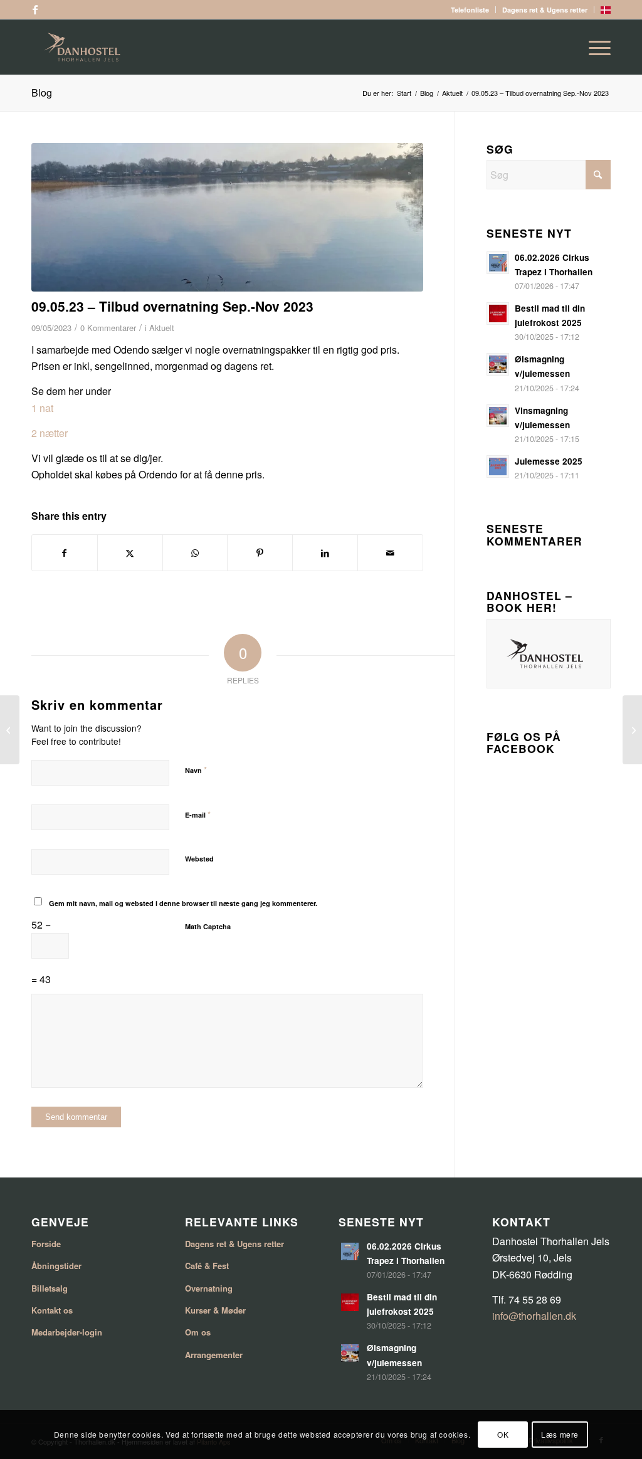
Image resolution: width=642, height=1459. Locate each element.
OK (502, 1434)
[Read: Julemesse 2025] (498, 466)
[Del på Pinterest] (260, 553)
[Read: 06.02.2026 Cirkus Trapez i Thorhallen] (498, 262)
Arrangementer (214, 1355)
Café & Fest (207, 1266)
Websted (199, 858)
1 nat (43, 408)
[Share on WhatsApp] (195, 553)
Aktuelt (161, 328)
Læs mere (560, 1434)
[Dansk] (606, 11)
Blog (41, 92)
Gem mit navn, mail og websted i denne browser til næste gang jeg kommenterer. (183, 903)
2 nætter (49, 433)
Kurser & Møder (215, 1310)
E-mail (198, 814)
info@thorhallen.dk (534, 1316)
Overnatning (209, 1288)
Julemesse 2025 (548, 461)
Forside (46, 1244)
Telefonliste (470, 9)
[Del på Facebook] (64, 553)
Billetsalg (49, 1288)
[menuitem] (470, 9)
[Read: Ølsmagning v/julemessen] (498, 364)
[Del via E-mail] (390, 553)
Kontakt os (52, 1310)
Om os (198, 1332)
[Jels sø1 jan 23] (227, 217)
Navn (196, 770)
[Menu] (596, 47)
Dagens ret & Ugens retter (544, 9)
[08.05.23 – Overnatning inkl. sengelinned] (9, 729)
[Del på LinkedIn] (325, 553)
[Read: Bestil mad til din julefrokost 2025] (498, 313)
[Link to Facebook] (35, 9)
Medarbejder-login (66, 1332)
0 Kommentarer (108, 328)
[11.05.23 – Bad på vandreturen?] (632, 729)
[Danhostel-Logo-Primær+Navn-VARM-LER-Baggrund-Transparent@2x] (321, 47)
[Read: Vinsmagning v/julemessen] (498, 415)
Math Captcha (208, 926)
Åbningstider (56, 1266)
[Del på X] (130, 553)
